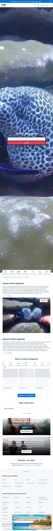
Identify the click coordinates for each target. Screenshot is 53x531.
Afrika (4, 480)
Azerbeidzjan (18, 512)
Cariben (28, 480)
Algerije (28, 497)
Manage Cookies (7, 529)
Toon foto (44, 300)
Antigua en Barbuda (5, 508)
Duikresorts (11, 365)
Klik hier (40, 528)
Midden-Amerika (30, 483)
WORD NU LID (27, 451)
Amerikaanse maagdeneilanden (43, 498)
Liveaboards (18, 365)
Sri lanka (14, 277)
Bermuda (5, 519)
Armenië (28, 507)
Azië (10, 277)
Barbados (5, 515)
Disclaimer (38, 465)
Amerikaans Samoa (6, 503)
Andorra (17, 502)
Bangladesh (41, 512)
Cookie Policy (9, 526)
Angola (28, 502)
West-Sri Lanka (20, 277)
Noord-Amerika (7, 486)
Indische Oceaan (19, 483)
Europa (4, 483)
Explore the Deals (36, 1)
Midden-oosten (42, 483)
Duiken (42, 365)
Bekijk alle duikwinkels (26, 395)
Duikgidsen (5, 277)
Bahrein (28, 512)
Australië (5, 512)
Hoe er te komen (8, 408)
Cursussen (35, 365)
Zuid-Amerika (18, 486)
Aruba (40, 507)
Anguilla (40, 502)
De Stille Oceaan (42, 480)
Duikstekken (25, 365)
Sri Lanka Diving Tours (29, 465)
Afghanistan (6, 497)
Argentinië (17, 507)
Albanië (16, 497)
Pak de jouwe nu (26, 431)
